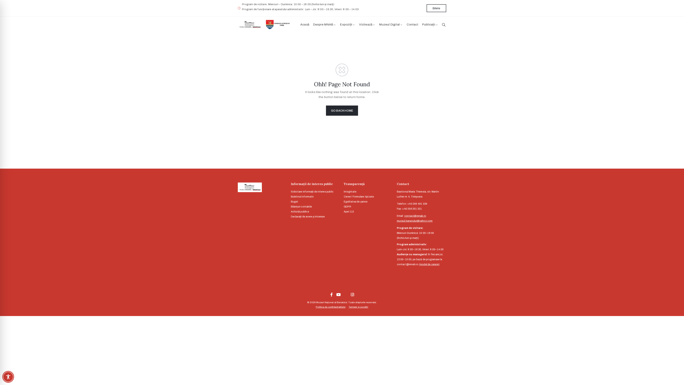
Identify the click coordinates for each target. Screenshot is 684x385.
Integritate (350, 191)
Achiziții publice (300, 211)
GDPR (347, 206)
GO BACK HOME (342, 110)
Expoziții (346, 24)
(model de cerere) (429, 264)
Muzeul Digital (389, 24)
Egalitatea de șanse (355, 201)
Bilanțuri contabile (301, 206)
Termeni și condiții (358, 307)
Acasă (304, 24)
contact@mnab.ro (415, 216)
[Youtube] (338, 294)
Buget (294, 201)
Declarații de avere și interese (308, 216)
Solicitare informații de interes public (312, 191)
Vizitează (365, 24)
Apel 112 (349, 211)
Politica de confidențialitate (330, 307)
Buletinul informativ (302, 196)
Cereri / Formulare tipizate (359, 196)
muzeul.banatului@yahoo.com (415, 221)
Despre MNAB (323, 24)
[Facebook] (331, 294)
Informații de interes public (312, 184)
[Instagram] (352, 294)
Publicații (428, 24)
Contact (412, 24)
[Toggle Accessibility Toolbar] (8, 376)
